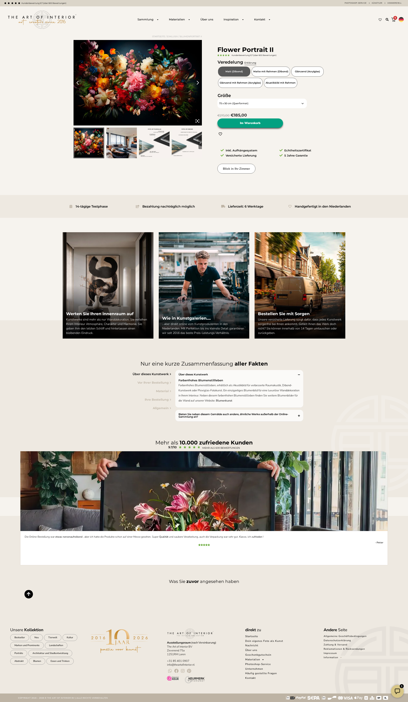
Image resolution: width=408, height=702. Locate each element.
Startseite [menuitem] (251, 636)
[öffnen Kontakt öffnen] (269, 19)
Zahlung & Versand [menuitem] (335, 644)
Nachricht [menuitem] (251, 645)
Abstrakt (19, 661)
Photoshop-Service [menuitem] (258, 664)
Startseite (158, 36)
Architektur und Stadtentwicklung (50, 653)
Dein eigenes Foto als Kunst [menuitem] (264, 641)
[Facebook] (176, 671)
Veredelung (237, 62)
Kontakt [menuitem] (250, 678)
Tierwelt (52, 637)
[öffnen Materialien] (189, 19)
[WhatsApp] (170, 671)
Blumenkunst (224, 401)
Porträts (18, 653)
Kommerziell (395, 3)
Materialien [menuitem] (252, 659)
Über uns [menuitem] (251, 650)
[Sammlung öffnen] (158, 19)
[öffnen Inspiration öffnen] (243, 19)
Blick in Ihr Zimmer (236, 168)
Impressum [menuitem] (330, 653)
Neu (36, 637)
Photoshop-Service (356, 3)
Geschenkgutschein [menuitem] (258, 654)
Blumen (37, 661)
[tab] (111, 374)
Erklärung (250, 62)
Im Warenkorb (250, 123)
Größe (224, 95)
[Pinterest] (189, 671)
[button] (387, 19)
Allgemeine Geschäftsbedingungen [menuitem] (345, 636)
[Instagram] (183, 671)
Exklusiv (172, 36)
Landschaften (56, 645)
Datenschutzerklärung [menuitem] (337, 640)
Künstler (377, 3)
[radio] (234, 71)
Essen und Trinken (60, 661)
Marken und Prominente (27, 645)
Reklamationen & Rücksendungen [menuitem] (344, 649)
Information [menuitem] (331, 657)
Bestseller (19, 637)
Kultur (70, 637)
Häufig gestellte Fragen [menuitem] (261, 673)
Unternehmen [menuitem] (254, 669)
